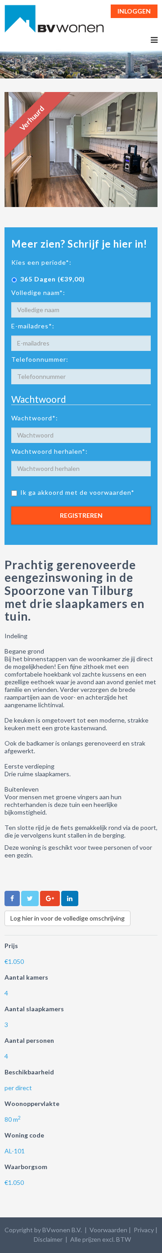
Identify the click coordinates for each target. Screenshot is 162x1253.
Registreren (81, 515)
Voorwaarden (108, 1230)
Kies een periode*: (41, 262)
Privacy (144, 1230)
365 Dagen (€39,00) (52, 279)
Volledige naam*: (38, 292)
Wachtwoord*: (34, 418)
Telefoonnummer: (39, 359)
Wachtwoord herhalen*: (49, 451)
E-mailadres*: (32, 326)
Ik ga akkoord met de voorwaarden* (77, 492)
